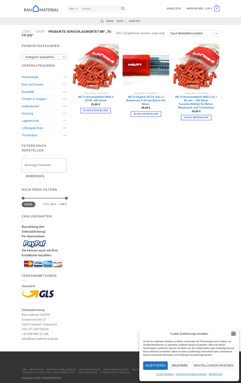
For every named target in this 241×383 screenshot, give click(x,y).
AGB (24, 369)
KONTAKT (135, 21)
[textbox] (43, 57)
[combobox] (44, 57)
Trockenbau (29, 135)
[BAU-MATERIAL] (41, 8)
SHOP (120, 21)
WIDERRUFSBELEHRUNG (62, 369)
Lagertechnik (30, 120)
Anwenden (34, 176)
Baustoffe (28, 91)
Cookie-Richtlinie (165, 374)
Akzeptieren (155, 365)
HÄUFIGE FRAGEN (90, 369)
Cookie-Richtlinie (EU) (115, 372)
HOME (110, 21)
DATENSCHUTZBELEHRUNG (191, 374)
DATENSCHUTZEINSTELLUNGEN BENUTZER (49, 372)
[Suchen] (102, 21)
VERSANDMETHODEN (116, 369)
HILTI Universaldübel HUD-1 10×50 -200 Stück (96, 98)
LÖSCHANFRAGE (88, 372)
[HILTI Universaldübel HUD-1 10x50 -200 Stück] (95, 67)
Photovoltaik (30, 77)
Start (27, 31)
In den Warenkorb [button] (95, 110)
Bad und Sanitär (32, 84)
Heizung (27, 113)
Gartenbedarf (30, 106)
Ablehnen (180, 365)
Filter (28, 204)
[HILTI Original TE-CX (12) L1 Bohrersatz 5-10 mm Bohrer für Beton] (146, 67)
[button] (233, 334)
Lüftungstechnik (32, 128)
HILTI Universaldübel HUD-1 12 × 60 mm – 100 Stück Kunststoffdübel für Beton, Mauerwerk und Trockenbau (196, 102)
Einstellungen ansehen (213, 365)
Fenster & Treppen (34, 99)
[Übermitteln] (123, 9)
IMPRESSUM (215, 374)
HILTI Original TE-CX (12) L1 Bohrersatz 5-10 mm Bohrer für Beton (145, 100)
